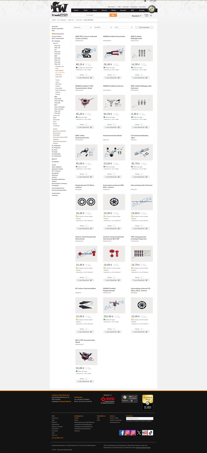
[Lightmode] (142, 1)
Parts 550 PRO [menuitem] (59, 72)
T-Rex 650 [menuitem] (57, 103)
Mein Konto (111, 7)
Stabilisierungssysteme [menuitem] (60, 141)
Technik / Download (116, 420)
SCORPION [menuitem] (55, 162)
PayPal (76, 418)
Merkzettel (126, 7)
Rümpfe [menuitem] (57, 94)
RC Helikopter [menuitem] (56, 41)
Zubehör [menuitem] (57, 92)
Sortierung (77, 27)
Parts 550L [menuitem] (58, 74)
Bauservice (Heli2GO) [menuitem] (59, 131)
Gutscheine (134, 7)
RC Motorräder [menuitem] (56, 154)
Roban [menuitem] (55, 124)
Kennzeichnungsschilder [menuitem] (60, 137)
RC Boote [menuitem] (55, 152)
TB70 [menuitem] (55, 105)
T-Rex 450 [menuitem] (57, 58)
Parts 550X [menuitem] (58, 77)
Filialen (113, 10)
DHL (98, 418)
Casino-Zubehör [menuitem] (56, 36)
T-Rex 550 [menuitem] (57, 64)
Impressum (55, 418)
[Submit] (113, 15)
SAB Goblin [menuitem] (56, 119)
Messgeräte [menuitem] (55, 173)
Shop (85, 10)
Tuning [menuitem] (57, 80)
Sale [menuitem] (53, 30)
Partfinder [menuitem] (56, 139)
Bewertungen (92, 445)
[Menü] (136, 396)
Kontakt (141, 10)
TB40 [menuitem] (55, 56)
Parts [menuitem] (56, 68)
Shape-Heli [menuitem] (56, 115)
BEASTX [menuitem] (54, 159)
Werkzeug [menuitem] (55, 175)
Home (76, 10)
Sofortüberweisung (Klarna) (82, 428)
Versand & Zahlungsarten (143, 447)
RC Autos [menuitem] (54, 150)
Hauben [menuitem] (57, 86)
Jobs (53, 433)
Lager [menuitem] (57, 82)
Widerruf (54, 422)
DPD (98, 420)
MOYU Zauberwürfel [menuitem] (58, 38)
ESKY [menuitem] (54, 121)
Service (104, 10)
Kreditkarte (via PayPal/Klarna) (83, 426)
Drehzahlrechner (115, 422)
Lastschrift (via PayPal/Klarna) (83, 424)
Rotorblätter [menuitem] (58, 88)
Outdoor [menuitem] (54, 181)
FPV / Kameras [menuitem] (56, 171)
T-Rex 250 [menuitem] (57, 52)
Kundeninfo (55, 428)
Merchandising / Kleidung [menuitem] (59, 183)
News (95, 10)
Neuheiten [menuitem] (55, 26)
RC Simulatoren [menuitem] (56, 156)
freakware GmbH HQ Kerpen (60, 395)
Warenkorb (135, 16)
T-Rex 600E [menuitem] (57, 99)
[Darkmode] (145, 1)
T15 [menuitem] (55, 50)
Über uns (54, 435)
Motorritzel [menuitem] (58, 84)
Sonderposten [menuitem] (56, 193)
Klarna (76, 420)
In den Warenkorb (83, 78)
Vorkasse (77, 431)
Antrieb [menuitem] (55, 129)
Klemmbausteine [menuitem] (59, 34)
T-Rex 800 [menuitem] (57, 113)
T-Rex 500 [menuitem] (57, 62)
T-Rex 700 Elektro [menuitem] (59, 107)
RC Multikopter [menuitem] (56, 145)
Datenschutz (55, 424)
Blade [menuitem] (54, 117)
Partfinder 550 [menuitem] (59, 66)
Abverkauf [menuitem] (55, 195)
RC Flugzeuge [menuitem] (56, 147)
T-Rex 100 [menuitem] (57, 45)
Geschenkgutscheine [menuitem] (58, 188)
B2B (132, 10)
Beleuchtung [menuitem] (56, 133)
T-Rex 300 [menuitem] (57, 54)
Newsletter (142, 7)
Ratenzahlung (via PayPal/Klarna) (84, 422)
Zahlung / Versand (57, 426)
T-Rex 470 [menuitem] (57, 60)
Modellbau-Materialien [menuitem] (58, 179)
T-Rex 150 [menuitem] (57, 47)
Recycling (55, 431)
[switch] (133, 400)
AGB (53, 420)
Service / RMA (114, 418)
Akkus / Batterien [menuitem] (57, 167)
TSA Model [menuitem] (56, 126)
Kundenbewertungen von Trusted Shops (63, 445)
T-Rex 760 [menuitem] (57, 111)
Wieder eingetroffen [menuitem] (57, 28)
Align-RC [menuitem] (55, 43)
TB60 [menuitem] (55, 97)
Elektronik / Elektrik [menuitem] (57, 169)
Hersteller (97, 27)
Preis (116, 27)
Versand (123, 10)
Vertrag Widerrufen (57, 438)
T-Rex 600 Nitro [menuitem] (58, 101)
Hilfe (119, 7)
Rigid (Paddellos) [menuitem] (60, 90)
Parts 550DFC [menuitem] (59, 70)
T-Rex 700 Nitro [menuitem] (58, 109)
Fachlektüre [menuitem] (55, 185)
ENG (151, 1)
